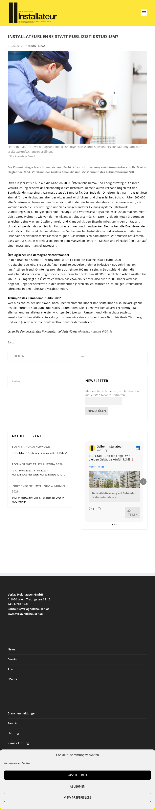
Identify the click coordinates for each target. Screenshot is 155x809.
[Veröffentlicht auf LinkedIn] (137, 448)
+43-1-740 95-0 (18, 604)
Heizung (31, 46)
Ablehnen (77, 786)
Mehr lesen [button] (96, 467)
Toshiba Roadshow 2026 (31, 447)
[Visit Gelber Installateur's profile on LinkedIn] (92, 448)
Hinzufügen (97, 411)
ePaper (12, 679)
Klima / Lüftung (18, 743)
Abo (10, 669)
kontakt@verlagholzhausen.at (28, 609)
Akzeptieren (77, 775)
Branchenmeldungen (22, 713)
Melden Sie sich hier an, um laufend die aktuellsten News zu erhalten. (112, 393)
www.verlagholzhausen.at (25, 614)
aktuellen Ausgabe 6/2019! (95, 331)
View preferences (77, 797)
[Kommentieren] (98, 512)
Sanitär (13, 723)
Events (12, 659)
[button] (85, 481)
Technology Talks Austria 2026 (37, 464)
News (42, 46)
